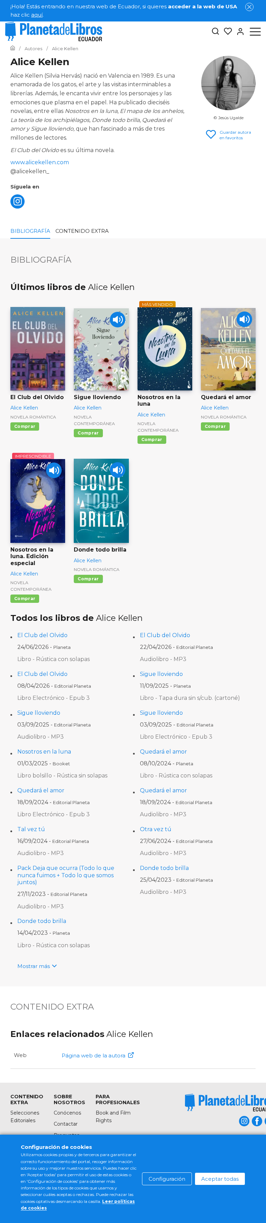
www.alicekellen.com (39, 162)
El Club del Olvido (42, 635)
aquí (37, 14)
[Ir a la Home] (12, 48)
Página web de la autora (93, 1055)
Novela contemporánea (94, 420)
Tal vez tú (31, 829)
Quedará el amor (163, 751)
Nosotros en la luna (44, 751)
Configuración (167, 1179)
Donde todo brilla (164, 868)
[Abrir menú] (255, 31)
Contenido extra (82, 231)
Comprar (24, 426)
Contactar (66, 1124)
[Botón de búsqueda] (215, 31)
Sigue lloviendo (161, 674)
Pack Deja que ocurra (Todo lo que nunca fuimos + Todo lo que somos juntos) (65, 875)
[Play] (117, 319)
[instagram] (17, 206)
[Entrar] (238, 31)
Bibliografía (30, 231)
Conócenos (67, 1113)
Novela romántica (33, 417)
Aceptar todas (220, 1179)
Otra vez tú (155, 829)
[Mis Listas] (226, 31)
